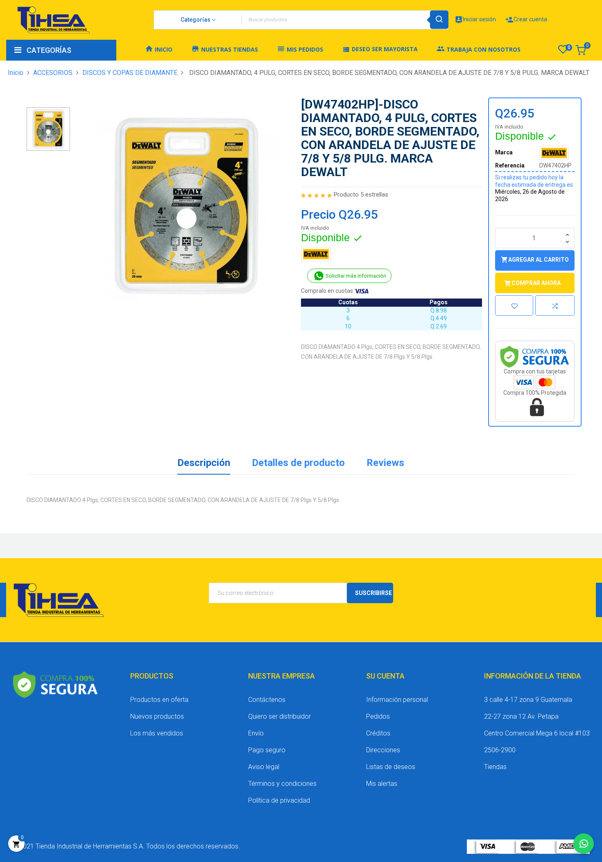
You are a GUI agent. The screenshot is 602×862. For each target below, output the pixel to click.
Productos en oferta (159, 700)
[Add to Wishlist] (514, 305)
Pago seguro (266, 750)
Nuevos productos (157, 716)
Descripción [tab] (203, 462)
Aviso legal (263, 767)
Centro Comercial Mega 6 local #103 (537, 733)
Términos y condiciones (282, 783)
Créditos (378, 733)
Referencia (510, 165)
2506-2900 (500, 750)
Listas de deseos (390, 767)
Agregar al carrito (535, 259)
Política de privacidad (279, 800)
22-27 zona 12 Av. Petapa (521, 716)
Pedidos (378, 716)
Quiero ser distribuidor (279, 716)
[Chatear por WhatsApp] (583, 843)
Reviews (385, 462)
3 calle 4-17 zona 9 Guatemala (528, 700)
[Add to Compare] (555, 305)
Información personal (397, 700)
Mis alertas (381, 783)
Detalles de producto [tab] (298, 462)
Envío (256, 733)
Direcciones (383, 750)
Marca (504, 152)
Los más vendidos (156, 733)
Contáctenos (266, 700)
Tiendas (495, 767)
